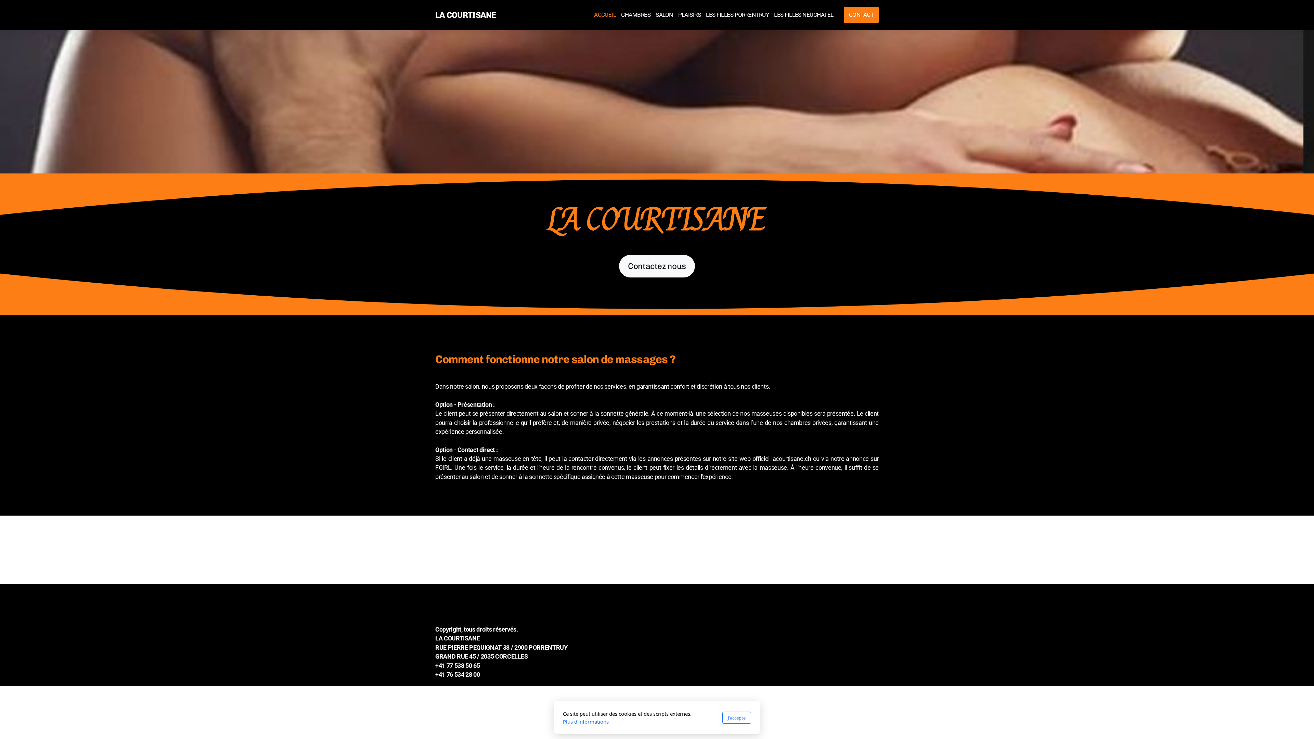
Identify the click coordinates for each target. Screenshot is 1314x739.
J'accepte (737, 718)
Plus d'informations (586, 721)
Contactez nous (657, 266)
